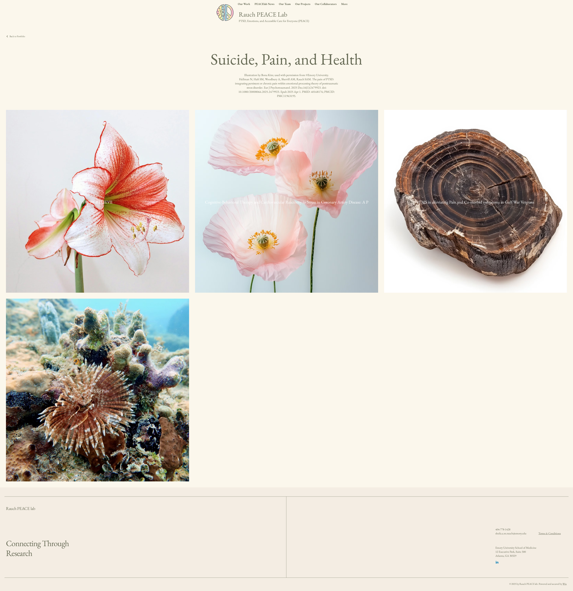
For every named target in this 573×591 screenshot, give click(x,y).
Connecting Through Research (37, 548)
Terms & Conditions (549, 533)
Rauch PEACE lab (20, 508)
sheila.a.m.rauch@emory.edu (510, 533)
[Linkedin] (497, 562)
